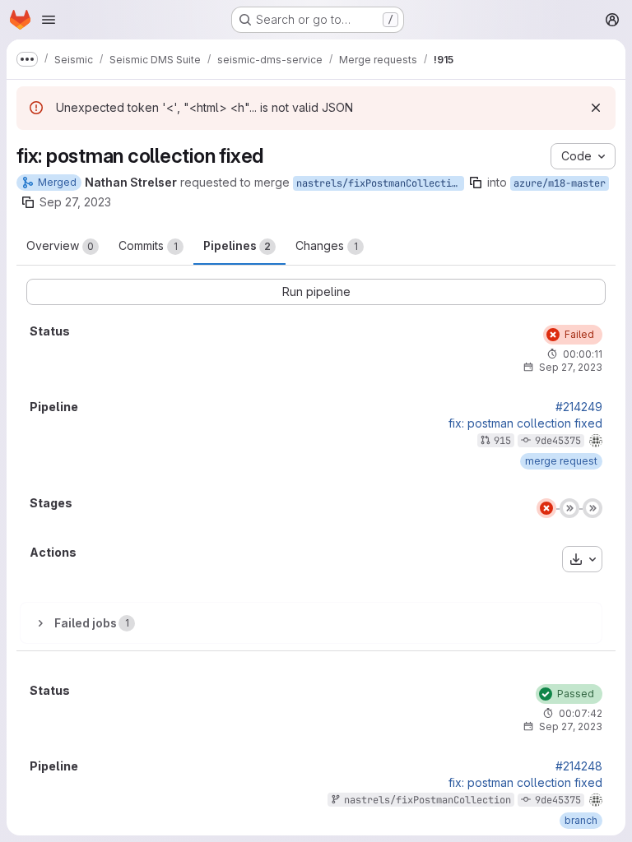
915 (502, 440)
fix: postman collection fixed (525, 423)
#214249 (578, 407)
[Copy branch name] (476, 182)
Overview (60, 245)
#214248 (578, 766)
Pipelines (237, 245)
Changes (326, 245)
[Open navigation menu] (48, 20)
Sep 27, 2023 (75, 202)
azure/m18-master (560, 183)
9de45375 (558, 440)
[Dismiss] (596, 108)
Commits (148, 245)
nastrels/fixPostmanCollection (379, 183)
